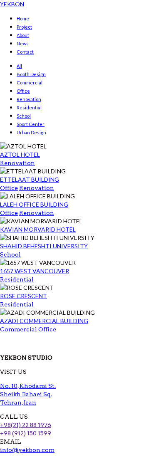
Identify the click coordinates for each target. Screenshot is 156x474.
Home (23, 18)
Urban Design (31, 132)
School (24, 115)
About (23, 35)
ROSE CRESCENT (23, 295)
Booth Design (31, 74)
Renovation (29, 99)
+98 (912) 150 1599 (25, 433)
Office (23, 91)
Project (24, 27)
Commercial (29, 82)
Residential (29, 107)
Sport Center (31, 124)
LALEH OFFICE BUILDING (34, 204)
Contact (25, 51)
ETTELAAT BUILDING (29, 179)
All (19, 66)
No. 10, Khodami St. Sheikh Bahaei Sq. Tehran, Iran (28, 394)
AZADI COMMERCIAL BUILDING (44, 320)
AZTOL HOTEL (20, 154)
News (23, 43)
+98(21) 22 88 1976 (25, 425)
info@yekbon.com (27, 450)
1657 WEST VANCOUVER (34, 270)
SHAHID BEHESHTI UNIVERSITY (44, 245)
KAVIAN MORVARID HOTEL (38, 229)
